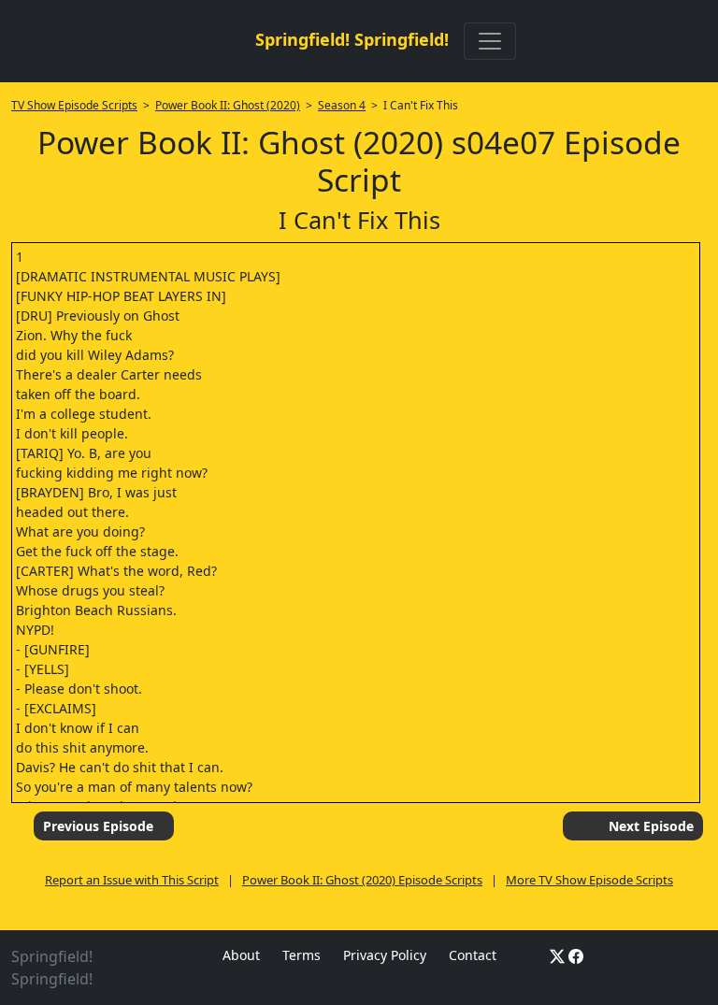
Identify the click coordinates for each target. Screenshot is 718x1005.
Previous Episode (98, 826)
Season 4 (342, 105)
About (241, 955)
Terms (301, 955)
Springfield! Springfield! (352, 39)
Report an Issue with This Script (132, 879)
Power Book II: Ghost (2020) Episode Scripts (362, 879)
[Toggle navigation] (490, 41)
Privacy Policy (384, 955)
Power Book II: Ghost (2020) (227, 105)
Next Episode (651, 826)
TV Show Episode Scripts (74, 105)
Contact (472, 955)
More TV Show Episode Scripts (589, 879)
